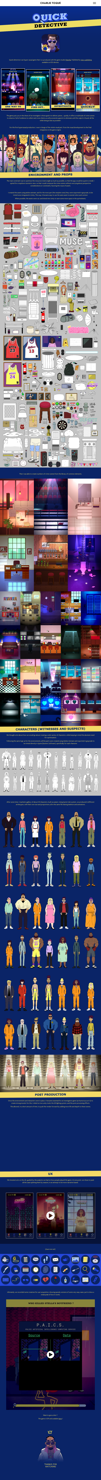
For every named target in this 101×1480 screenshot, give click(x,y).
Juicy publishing (86, 60)
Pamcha (68, 60)
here (60, 1419)
